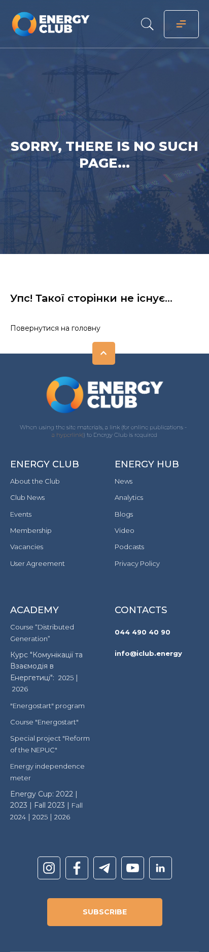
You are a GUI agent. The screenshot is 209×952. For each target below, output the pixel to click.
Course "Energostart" (44, 722)
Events (20, 514)
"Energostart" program (47, 706)
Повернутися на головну (55, 328)
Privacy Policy (137, 563)
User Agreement (37, 563)
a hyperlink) (68, 434)
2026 (20, 689)
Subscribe (105, 911)
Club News (27, 497)
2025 (66, 678)
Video (124, 530)
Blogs (124, 514)
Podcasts (129, 547)
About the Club (35, 481)
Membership (31, 530)
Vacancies (26, 547)
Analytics (129, 497)
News (123, 481)
